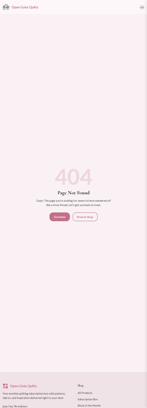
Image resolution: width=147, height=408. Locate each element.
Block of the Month (89, 405)
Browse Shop (85, 217)
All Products (85, 392)
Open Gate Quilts (23, 386)
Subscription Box (88, 399)
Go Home (59, 217)
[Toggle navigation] (142, 7)
